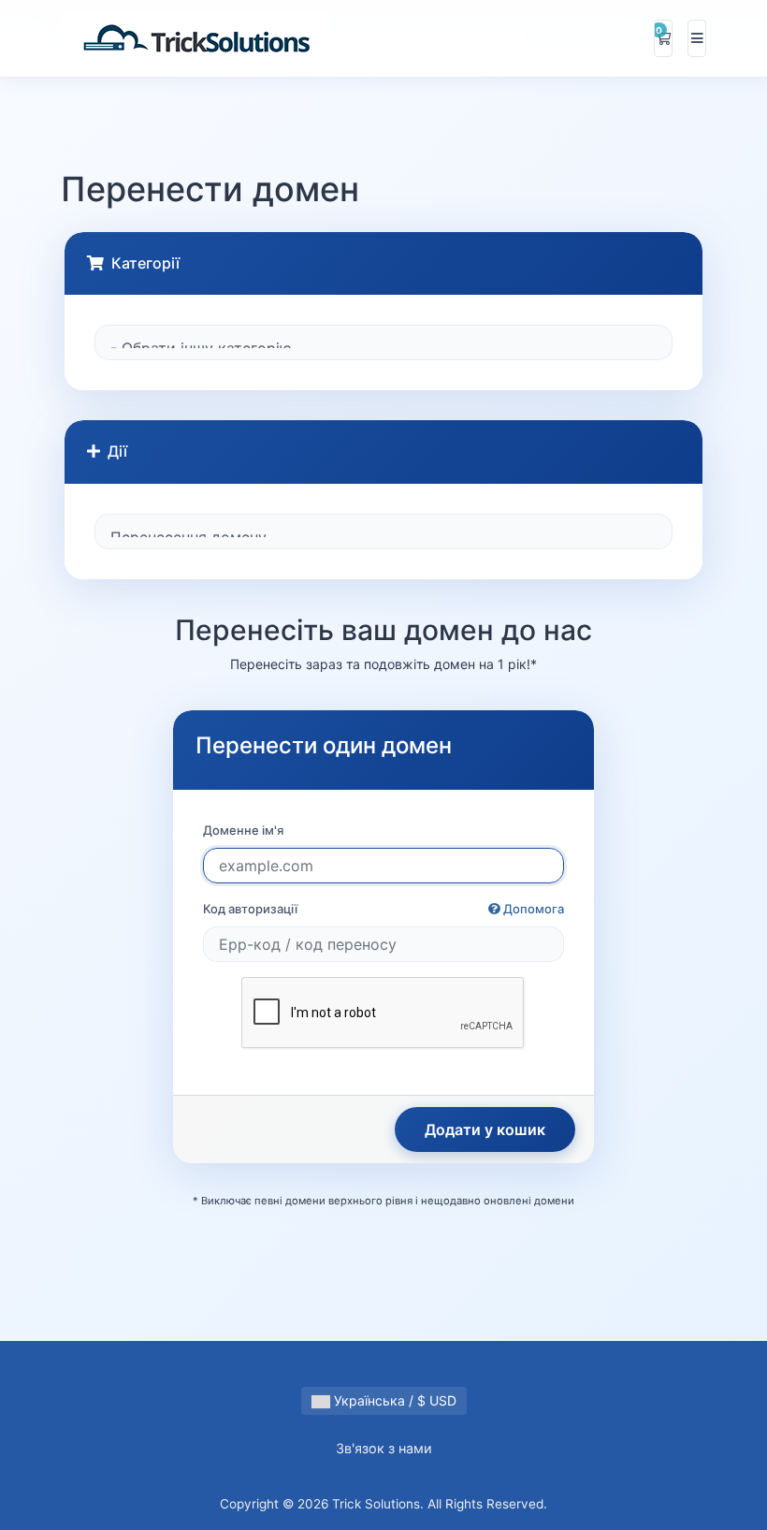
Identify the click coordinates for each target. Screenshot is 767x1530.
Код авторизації (383, 908)
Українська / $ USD (393, 1400)
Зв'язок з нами (384, 1448)
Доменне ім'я (243, 830)
